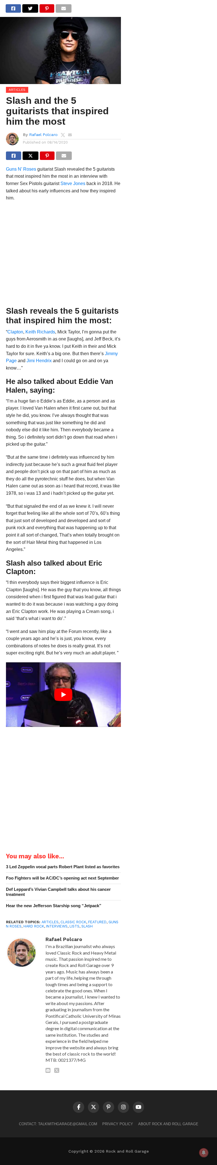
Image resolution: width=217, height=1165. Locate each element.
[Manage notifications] (203, 1152)
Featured (97, 922)
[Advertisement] (63, 255)
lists (74, 926)
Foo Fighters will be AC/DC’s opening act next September (62, 878)
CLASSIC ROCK (73, 922)
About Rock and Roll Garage (168, 1124)
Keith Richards (40, 331)
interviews (57, 926)
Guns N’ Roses (21, 169)
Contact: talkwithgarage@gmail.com (58, 1124)
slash (87, 926)
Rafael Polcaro (43, 134)
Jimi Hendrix (39, 360)
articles (50, 922)
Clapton (15, 331)
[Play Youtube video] (63, 694)
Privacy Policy (117, 1124)
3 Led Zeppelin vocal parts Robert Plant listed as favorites (63, 866)
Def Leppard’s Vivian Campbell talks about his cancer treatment (58, 892)
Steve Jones (72, 183)
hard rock (33, 926)
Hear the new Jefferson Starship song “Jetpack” (53, 905)
